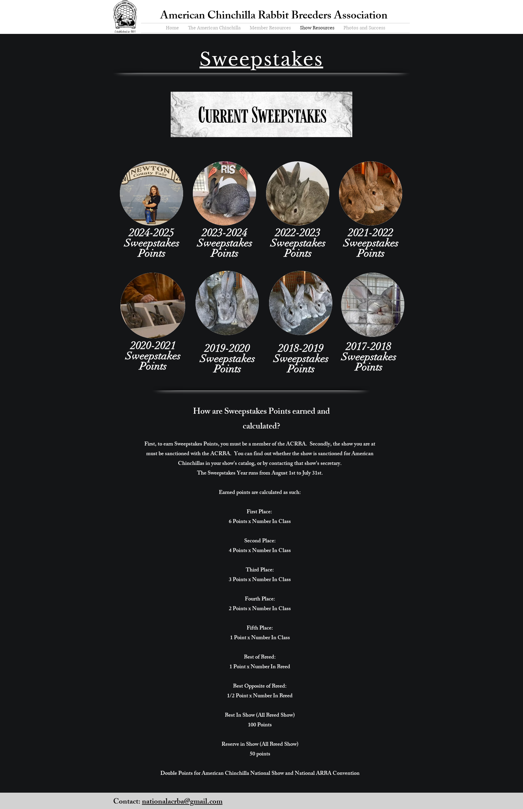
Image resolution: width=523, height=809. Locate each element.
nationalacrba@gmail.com (182, 802)
